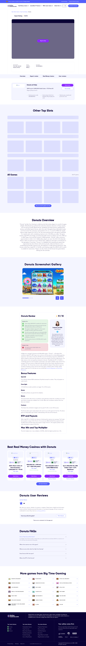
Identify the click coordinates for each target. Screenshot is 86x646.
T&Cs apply (15, 471)
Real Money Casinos (22, 5)
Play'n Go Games (41, 628)
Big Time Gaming (24, 11)
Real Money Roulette (27, 632)
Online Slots (57, 5)
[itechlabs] (68, 633)
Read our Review (52, 478)
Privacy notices (26, 1)
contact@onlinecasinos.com (36, 643)
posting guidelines (41, 510)
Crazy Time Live (26, 628)
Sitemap (17, 643)
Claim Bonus (15, 476)
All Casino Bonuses (43, 483)
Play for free (43, 40)
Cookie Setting (64, 1)
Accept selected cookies (74, 1)
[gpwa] (74, 634)
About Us (22, 643)
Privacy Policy (10, 643)
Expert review (34, 76)
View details (67, 88)
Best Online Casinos (16, 11)
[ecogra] (61, 634)
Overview (22, 76)
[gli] (66, 637)
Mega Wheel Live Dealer (43, 634)
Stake (10, 628)
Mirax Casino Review (27, 630)
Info (16, 457)
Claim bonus (67, 85)
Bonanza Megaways (51, 368)
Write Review (61, 515)
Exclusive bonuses (73, 5)
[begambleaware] (74, 637)
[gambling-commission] (60, 637)
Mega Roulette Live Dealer (43, 636)
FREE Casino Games (47, 5)
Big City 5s (40, 632)
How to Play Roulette (27, 636)
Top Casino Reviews (11, 624)
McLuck (10, 630)
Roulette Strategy (26, 634)
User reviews (62, 76)
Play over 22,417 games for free (43, 205)
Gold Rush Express (42, 630)
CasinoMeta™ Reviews (35, 5)
